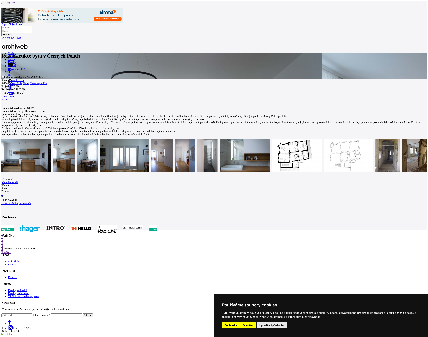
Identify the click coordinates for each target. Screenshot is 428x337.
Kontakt (12, 264)
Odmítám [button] (248, 325)
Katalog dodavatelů (18, 293)
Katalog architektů (17, 290)
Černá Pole (16, 83)
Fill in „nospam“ (41, 315)
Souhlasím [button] (231, 325)
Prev (3, 252)
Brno (26, 83)
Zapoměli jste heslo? (12, 24)
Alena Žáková (16, 80)
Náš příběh (14, 261)
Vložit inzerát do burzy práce (23, 296)
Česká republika (38, 83)
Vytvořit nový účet (11, 37)
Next (8, 252)
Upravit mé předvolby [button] (271, 325)
